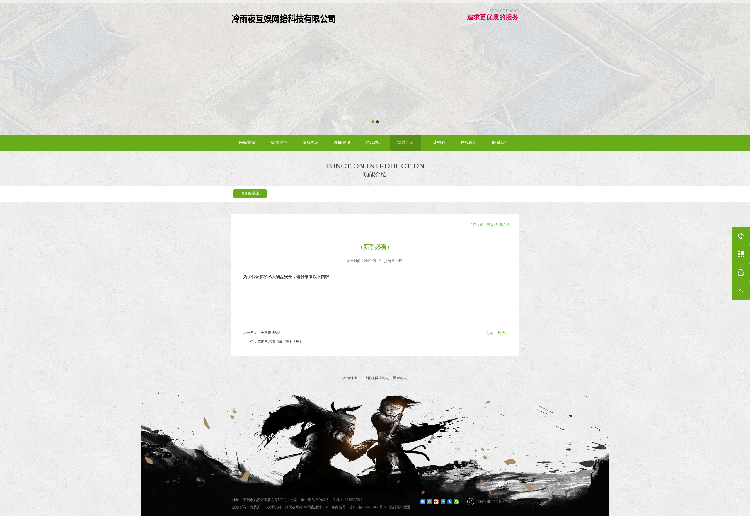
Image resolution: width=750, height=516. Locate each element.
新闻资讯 (342, 142)
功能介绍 (405, 142)
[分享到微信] (456, 501)
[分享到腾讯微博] (443, 501)
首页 (490, 224)
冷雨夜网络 (294, 507)
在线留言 (469, 142)
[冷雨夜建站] (313, 507)
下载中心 (437, 142)
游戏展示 (310, 142)
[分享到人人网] (449, 501)
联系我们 (500, 142)
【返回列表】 (497, 333)
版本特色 (279, 142)
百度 (498, 502)
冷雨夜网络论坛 (376, 378)
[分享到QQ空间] (429, 501)
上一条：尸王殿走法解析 (262, 333)
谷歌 (508, 502)
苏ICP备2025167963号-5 (367, 507)
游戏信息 (374, 142)
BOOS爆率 (250, 193)
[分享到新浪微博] (436, 501)
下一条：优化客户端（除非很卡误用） (273, 341)
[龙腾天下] (284, 18)
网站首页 (247, 142)
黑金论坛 (400, 378)
